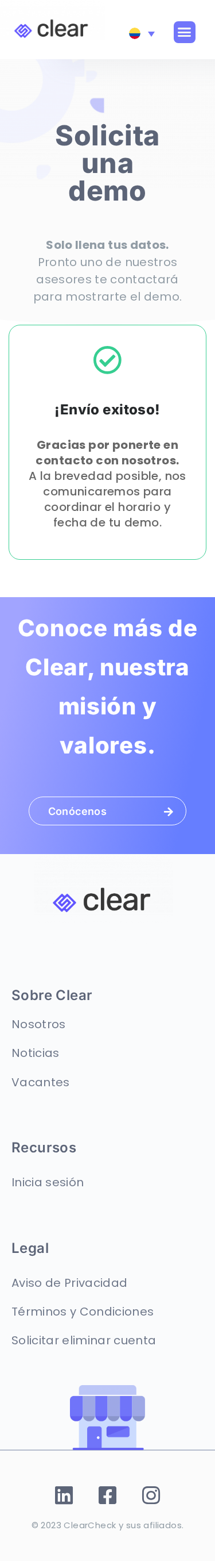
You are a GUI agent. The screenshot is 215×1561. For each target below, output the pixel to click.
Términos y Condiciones (82, 1312)
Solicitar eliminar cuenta (84, 1340)
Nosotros (38, 1024)
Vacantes (40, 1082)
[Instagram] (151, 1495)
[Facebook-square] (107, 1495)
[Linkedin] (64, 1495)
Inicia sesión (47, 1182)
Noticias (35, 1053)
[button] (185, 32)
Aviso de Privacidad (69, 1283)
